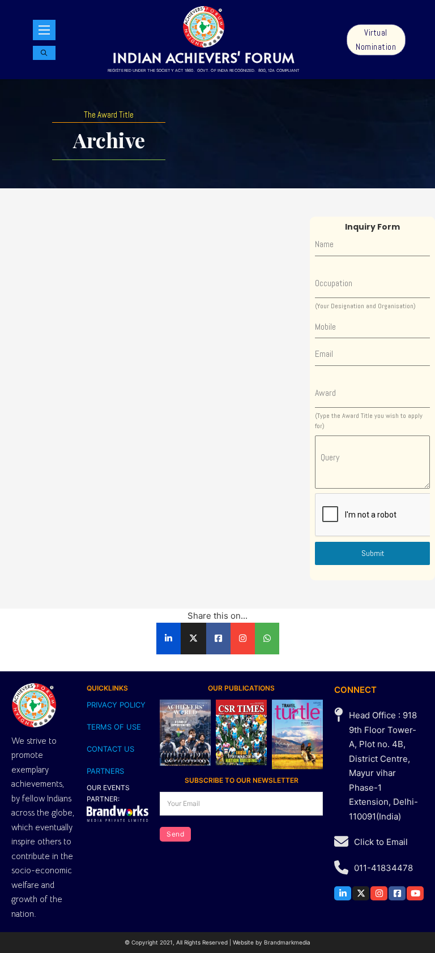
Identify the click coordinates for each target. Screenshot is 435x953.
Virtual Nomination (376, 40)
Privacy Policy (116, 704)
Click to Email (381, 841)
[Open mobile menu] (44, 30)
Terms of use (114, 726)
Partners (105, 770)
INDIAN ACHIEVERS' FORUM (204, 57)
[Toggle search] (44, 53)
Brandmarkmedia (287, 942)
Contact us (110, 748)
